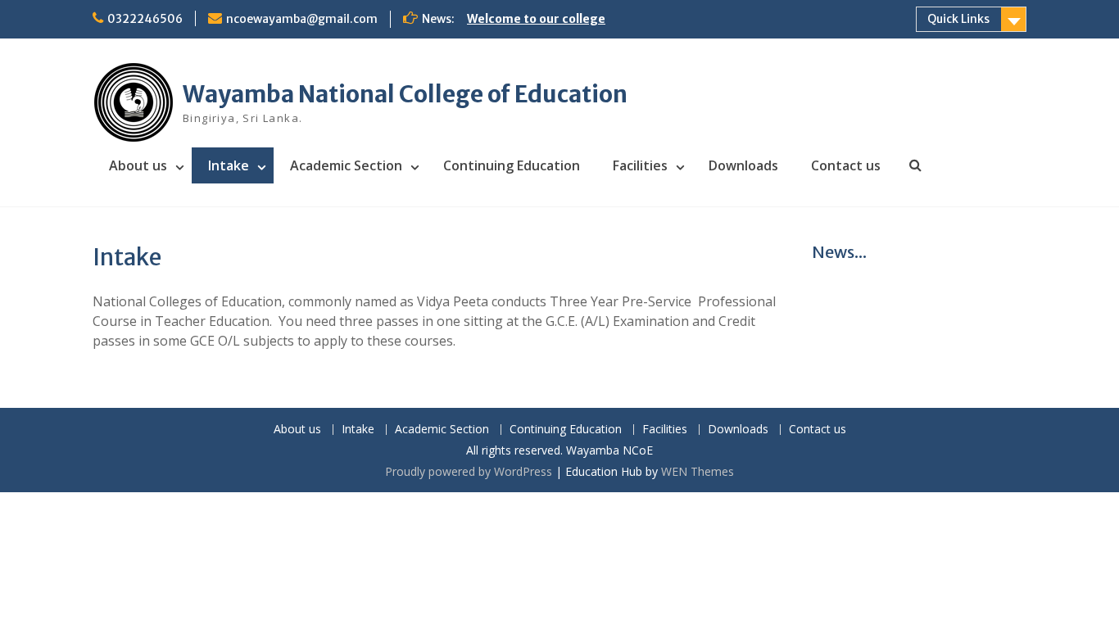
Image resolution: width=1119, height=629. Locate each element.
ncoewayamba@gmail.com (302, 18)
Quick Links (958, 18)
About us (138, 165)
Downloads (743, 165)
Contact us (846, 165)
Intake (228, 165)
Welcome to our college (536, 18)
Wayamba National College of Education (405, 94)
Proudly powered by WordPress (468, 471)
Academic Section (346, 165)
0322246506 (145, 18)
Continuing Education (511, 165)
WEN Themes (697, 471)
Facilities (640, 165)
